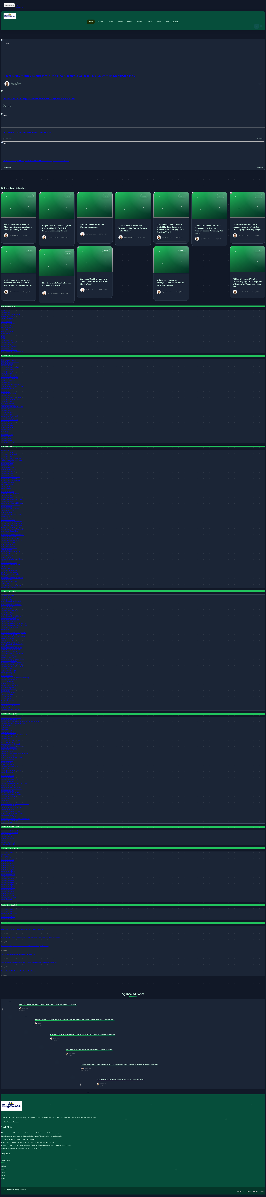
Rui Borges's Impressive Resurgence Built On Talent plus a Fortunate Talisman (171, 282)
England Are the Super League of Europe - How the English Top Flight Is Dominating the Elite (56, 228)
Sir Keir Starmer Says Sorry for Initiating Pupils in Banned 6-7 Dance (21, 1148)
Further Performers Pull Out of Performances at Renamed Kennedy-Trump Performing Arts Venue (209, 229)
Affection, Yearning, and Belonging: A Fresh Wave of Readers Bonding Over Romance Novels (36, 161)
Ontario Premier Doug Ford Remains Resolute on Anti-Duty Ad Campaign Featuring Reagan (247, 227)
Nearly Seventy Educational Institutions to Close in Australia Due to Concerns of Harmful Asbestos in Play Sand (29, 962)
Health (159, 21)
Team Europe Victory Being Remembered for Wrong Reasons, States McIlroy (132, 228)
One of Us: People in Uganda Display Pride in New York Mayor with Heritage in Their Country (25, 946)
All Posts (100, 21)
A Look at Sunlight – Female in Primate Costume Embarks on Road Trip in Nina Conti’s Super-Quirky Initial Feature (30, 937)
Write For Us (240, 1191)
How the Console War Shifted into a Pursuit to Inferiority (56, 284)
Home (91, 21)
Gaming (149, 21)
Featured (139, 21)
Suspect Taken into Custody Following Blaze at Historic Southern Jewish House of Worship (28, 1142)
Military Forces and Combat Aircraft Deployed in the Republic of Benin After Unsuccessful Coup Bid (247, 283)
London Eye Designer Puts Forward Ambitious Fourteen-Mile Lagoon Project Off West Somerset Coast (50, 5)
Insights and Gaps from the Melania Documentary (92, 225)
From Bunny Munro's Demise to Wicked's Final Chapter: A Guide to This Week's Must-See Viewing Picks (69, 75)
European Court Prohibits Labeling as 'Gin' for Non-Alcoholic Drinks (18, 970)
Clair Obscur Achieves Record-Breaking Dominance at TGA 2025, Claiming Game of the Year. (18, 282)
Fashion (129, 21)
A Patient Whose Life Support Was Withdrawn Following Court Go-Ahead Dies (39, 98)
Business (110, 21)
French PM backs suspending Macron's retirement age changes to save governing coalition (18, 227)
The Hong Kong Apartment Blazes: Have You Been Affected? (19, 1139)
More (167, 21)
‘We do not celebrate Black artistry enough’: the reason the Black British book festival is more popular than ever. (34, 1133)
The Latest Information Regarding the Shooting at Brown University (18, 954)
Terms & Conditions (252, 1191)
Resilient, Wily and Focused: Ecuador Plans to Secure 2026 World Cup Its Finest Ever (22, 929)
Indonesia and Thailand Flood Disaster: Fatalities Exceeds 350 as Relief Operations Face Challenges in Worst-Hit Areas (36, 1145)
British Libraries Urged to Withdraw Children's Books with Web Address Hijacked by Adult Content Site (31, 1136)
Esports (120, 21)
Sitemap (262, 1191)
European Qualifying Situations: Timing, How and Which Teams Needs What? (94, 281)
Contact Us (175, 22)
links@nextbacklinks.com (11, 1122)
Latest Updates (9, 5)
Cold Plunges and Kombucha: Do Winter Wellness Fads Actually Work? (28, 132)
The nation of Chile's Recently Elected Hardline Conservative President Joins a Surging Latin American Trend (170, 228)
